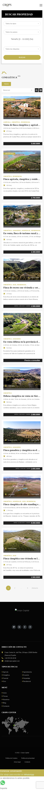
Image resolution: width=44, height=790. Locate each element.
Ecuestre (26, 675)
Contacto (6, 706)
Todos (6, 84)
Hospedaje (26, 678)
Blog (4, 703)
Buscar (22, 57)
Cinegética (6, 675)
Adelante (35, 588)
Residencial (27, 681)
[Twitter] (14, 627)
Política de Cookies (11, 758)
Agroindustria (27, 672)
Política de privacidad (28, 758)
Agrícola (5, 672)
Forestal (5, 678)
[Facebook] (25, 627)
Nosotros (6, 699)
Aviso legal (17, 762)
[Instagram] (30, 627)
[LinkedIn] (19, 627)
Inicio (5, 693)
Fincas (5, 696)
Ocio (4, 681)
